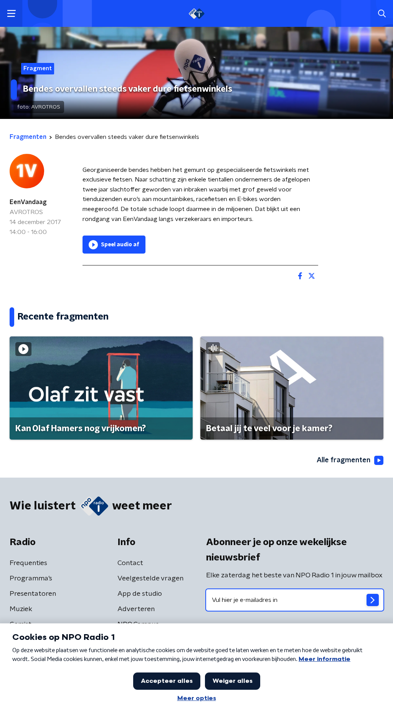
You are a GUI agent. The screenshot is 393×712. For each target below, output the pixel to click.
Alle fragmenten (343, 460)
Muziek (21, 609)
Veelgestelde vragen (150, 578)
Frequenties (28, 563)
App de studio (139, 593)
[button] (11, 14)
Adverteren (136, 609)
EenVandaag (28, 202)
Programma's (31, 578)
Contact (130, 563)
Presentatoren (33, 593)
